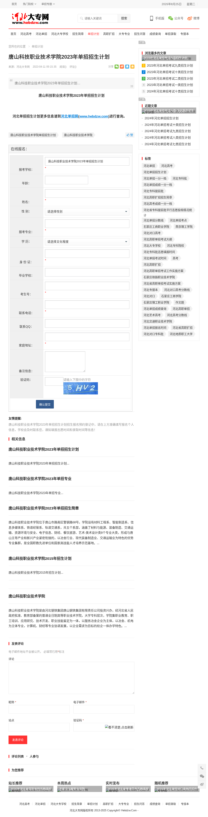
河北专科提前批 (154, 191)
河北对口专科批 (154, 334)
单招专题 (46, 3)
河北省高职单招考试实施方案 (162, 283)
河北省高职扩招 (183, 327)
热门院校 (28, 3)
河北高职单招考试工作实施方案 (163, 270)
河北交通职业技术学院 (158, 321)
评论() (72, 66)
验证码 (78, 720)
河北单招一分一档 (155, 178)
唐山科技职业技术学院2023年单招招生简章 (44, 508)
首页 (14, 3)
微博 (196, 18)
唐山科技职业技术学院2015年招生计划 (40, 559)
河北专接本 (151, 289)
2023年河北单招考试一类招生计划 (170, 85)
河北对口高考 (152, 233)
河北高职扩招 (152, 264)
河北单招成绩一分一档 (158, 184)
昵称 (12, 702)
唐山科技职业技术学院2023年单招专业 (40, 479)
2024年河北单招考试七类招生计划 (168, 144)
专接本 (184, 33)
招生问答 (139, 33)
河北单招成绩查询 (155, 308)
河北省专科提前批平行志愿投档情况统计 (168, 210)
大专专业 (124, 33)
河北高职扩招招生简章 (158, 197)
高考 (175, 258)
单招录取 (170, 33)
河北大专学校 (59, 33)
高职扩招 (109, 33)
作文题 (180, 302)
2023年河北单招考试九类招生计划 (170, 65)
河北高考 (26, 33)
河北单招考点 (178, 220)
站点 (11, 720)
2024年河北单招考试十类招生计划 (170, 91)
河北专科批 (180, 178)
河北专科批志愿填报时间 (159, 252)
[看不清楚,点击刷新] (119, 728)
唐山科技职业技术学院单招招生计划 (33, 135)
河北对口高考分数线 (177, 289)
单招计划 (93, 33)
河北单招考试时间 (155, 258)
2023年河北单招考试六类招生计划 (165, 57)
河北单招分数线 (154, 220)
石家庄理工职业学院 (156, 302)
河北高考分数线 (177, 315)
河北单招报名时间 (155, 327)
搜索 (124, 18)
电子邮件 (80, 702)
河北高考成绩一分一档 (158, 203)
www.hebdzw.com (93, 116)
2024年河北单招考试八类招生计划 (168, 137)
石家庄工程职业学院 (72, 789)
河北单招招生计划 (155, 172)
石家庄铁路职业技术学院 (159, 277)
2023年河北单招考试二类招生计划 (170, 78)
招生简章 (78, 33)
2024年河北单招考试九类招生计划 (168, 131)
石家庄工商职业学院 (156, 226)
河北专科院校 (175, 245)
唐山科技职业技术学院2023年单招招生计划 (44, 449)
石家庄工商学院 (171, 296)
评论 (11, 659)
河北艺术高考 (152, 315)
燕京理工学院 (184, 226)
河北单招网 (69, 116)
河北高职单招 (181, 308)
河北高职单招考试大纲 (158, 239)
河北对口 (149, 296)
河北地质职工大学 (181, 334)
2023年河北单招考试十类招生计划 (170, 72)
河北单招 (41, 33)
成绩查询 (155, 33)
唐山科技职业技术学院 (78, 135)
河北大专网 (23, 66)
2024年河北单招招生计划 (162, 118)
